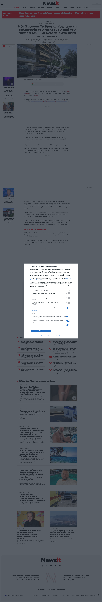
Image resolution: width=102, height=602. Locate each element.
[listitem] (51, 290)
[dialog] (51, 301)
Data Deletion (43, 335)
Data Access (51, 335)
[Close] (75, 266)
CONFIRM (41, 330)
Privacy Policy (59, 335)
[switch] (68, 293)
